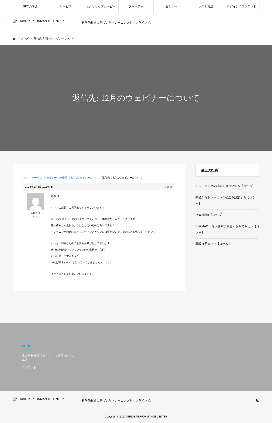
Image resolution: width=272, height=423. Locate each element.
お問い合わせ (65, 355)
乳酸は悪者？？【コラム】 (213, 243)
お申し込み (206, 6)
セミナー (171, 6)
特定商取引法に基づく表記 (36, 357)
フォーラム (136, 6)
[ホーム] (14, 38)
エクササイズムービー (101, 6)
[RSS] (257, 400)
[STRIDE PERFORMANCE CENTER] (44, 23)
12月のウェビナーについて (84, 177)
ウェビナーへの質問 (55, 177)
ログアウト (28, 367)
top (25, 177)
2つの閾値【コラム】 (210, 214)
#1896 (169, 186)
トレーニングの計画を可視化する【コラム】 (225, 186)
